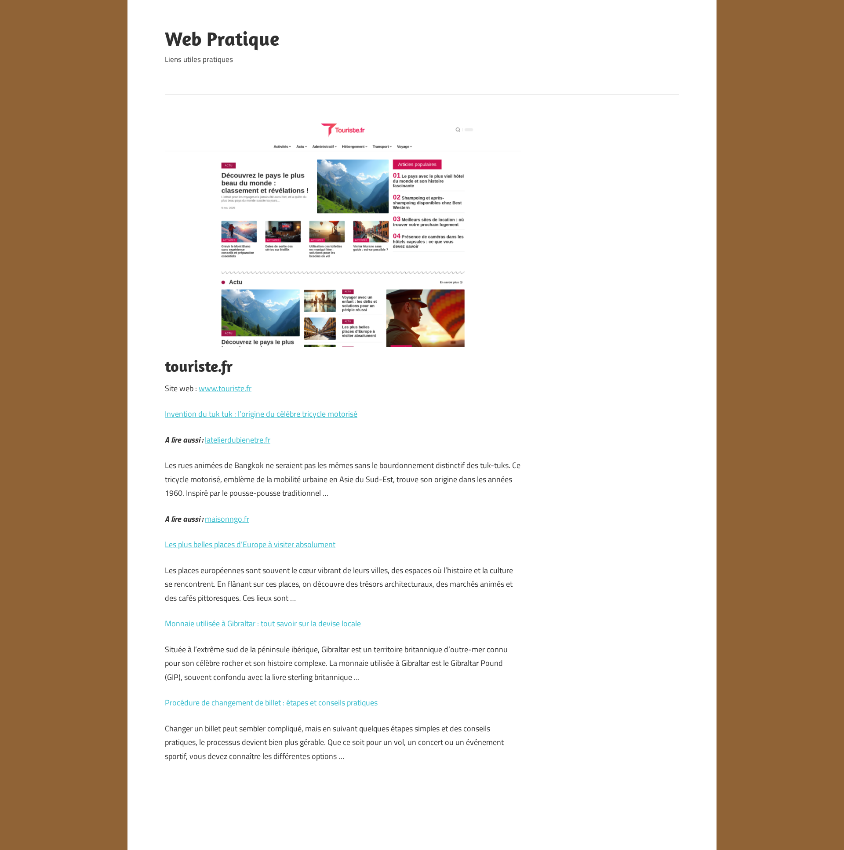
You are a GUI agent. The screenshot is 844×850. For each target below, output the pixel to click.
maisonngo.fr (227, 519)
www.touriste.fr (225, 388)
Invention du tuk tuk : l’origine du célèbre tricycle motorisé (261, 414)
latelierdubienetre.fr (237, 440)
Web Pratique (222, 39)
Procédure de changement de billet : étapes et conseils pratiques (271, 702)
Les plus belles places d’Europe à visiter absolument (250, 544)
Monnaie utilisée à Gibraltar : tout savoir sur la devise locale (263, 623)
